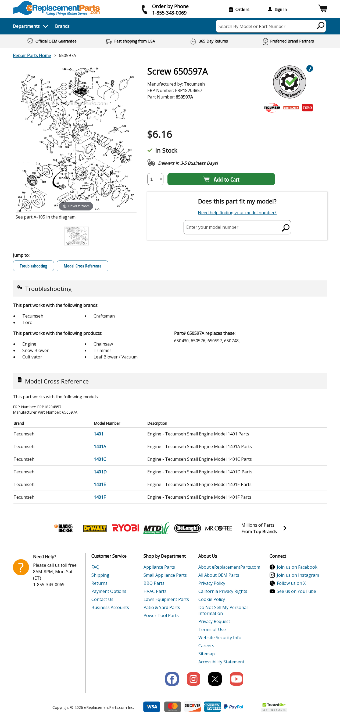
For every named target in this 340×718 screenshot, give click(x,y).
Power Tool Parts (161, 615)
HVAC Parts (155, 591)
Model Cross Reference (82, 266)
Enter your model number (212, 227)
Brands (62, 26)
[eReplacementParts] (56, 8)
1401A (100, 446)
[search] (320, 25)
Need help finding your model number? (237, 213)
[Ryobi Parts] (125, 528)
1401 (98, 434)
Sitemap (206, 654)
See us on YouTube (296, 591)
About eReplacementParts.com (229, 567)
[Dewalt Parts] (94, 528)
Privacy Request (214, 621)
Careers (206, 646)
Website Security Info (219, 637)
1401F (100, 497)
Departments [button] (26, 26)
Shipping (100, 575)
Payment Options (108, 591)
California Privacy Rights (222, 591)
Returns (99, 583)
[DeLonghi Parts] (187, 528)
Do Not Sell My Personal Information (223, 610)
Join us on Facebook (297, 567)
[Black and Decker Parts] (64, 528)
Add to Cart (226, 179)
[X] (215, 679)
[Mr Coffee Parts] (218, 528)
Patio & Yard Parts (162, 607)
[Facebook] (172, 679)
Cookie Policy (211, 599)
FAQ (95, 567)
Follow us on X (291, 583)
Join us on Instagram (298, 575)
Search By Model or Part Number (252, 26)
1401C (100, 459)
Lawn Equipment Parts (166, 599)
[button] (322, 9)
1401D (100, 472)
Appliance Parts (159, 567)
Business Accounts (110, 607)
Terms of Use (212, 629)
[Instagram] (193, 679)
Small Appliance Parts (165, 575)
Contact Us (102, 599)
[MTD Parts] (156, 528)
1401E (100, 484)
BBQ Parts (154, 583)
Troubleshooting (33, 266)
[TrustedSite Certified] (274, 706)
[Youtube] (236, 679)
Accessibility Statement (221, 662)
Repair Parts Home (32, 55)
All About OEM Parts (218, 575)
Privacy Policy (211, 583)
